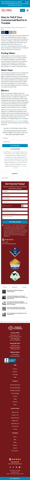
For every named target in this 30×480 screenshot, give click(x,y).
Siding (15, 399)
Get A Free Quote (15, 478)
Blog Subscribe (15, 145)
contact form (18, 121)
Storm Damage (15, 393)
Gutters (15, 396)
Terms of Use (22, 166)
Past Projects (15, 451)
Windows (15, 402)
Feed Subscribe (15, 149)
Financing (15, 374)
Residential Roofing (15, 385)
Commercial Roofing (15, 387)
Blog (15, 439)
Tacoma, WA (15, 426)
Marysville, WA (15, 423)
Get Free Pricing (15, 222)
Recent (5, 287)
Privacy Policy (15, 167)
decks (16, 83)
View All (15, 429)
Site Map (18, 470)
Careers (15, 448)
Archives (24, 287)
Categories (14, 287)
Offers (15, 442)
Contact (15, 369)
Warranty (15, 371)
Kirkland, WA (15, 420)
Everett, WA (15, 415)
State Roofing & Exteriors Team (11, 27)
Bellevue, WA (15, 412)
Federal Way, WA (15, 418)
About (15, 436)
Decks (15, 404)
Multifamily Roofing (15, 390)
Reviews (15, 445)
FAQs (15, 377)
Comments (14, 173)
